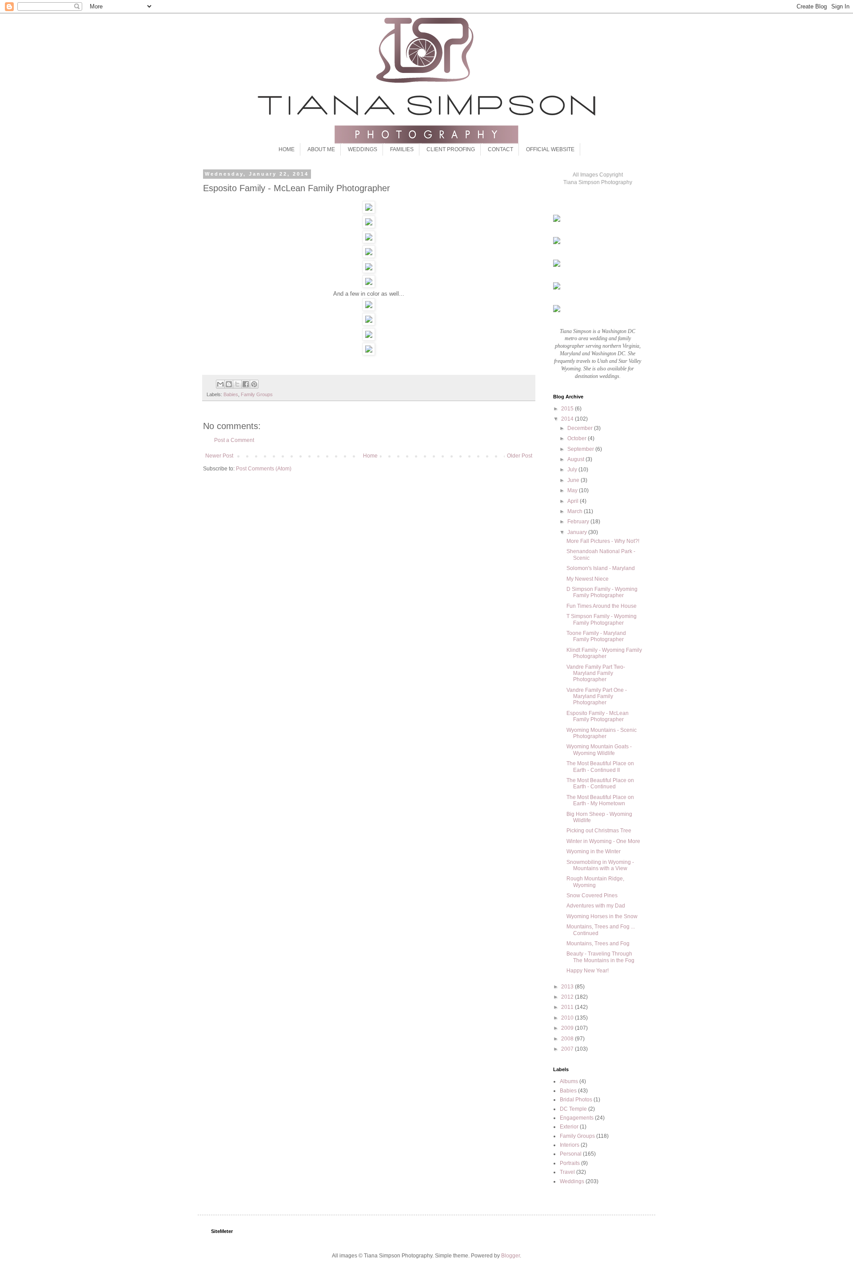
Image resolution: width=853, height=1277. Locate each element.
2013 (568, 987)
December (580, 428)
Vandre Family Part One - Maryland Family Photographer (596, 696)
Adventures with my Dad (595, 906)
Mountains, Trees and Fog (598, 943)
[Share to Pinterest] (254, 384)
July (572, 469)
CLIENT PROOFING (450, 149)
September (581, 449)
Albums (569, 1081)
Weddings (572, 1181)
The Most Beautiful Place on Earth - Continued (600, 783)
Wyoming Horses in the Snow (602, 916)
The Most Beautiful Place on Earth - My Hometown (600, 800)
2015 (568, 409)
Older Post (519, 456)
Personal (571, 1154)
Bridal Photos (576, 1099)
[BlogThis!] (228, 384)
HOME (287, 149)
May (573, 490)
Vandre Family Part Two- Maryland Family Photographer (595, 673)
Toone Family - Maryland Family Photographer (596, 636)
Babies (230, 394)
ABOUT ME (321, 149)
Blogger (510, 1256)
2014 (568, 419)
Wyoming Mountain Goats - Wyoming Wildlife (599, 749)
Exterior (569, 1127)
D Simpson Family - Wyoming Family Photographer (602, 592)
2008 (568, 1039)
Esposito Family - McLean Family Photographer (597, 716)
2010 (568, 1018)
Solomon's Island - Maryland (600, 568)
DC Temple (573, 1109)
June (574, 480)
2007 (568, 1049)
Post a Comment (234, 440)
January (577, 532)
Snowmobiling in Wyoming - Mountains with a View (600, 865)
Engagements (577, 1118)
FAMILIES (402, 149)
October (577, 438)
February (578, 521)
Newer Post (219, 456)
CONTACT (500, 149)
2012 (568, 997)
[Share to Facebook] (245, 384)
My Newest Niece (587, 579)
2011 (568, 1007)
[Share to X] (237, 384)
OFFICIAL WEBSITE (550, 149)
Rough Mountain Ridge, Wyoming (595, 881)
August (576, 459)
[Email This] (220, 384)
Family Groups (257, 394)
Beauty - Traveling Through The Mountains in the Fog (600, 957)
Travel (567, 1172)
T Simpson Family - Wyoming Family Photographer (601, 619)
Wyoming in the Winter (593, 851)
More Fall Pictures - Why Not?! (602, 541)
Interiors (569, 1145)
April (573, 501)
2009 (568, 1028)
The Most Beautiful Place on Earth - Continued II (600, 766)
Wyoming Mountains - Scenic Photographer (601, 733)
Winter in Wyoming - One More (603, 841)
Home (370, 456)
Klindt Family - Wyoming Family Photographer (604, 653)
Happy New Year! (587, 971)
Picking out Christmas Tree (598, 830)
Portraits (570, 1163)
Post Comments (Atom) (263, 469)
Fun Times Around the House (601, 606)
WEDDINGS (362, 149)
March (575, 511)
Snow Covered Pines (592, 895)
